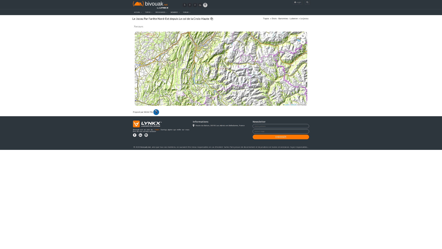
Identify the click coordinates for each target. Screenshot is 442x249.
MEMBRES (174, 12)
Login (298, 2)
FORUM (185, 12)
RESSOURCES (161, 12)
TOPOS (147, 12)
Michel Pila (148, 112)
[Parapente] (205, 5)
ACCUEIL (137, 12)
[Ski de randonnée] (195, 5)
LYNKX (156, 129)
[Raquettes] (190, 5)
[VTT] (200, 5)
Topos (266, 18)
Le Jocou (304, 18)
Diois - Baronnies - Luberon (285, 18)
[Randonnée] (184, 5)
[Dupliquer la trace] (212, 19)
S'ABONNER (280, 137)
